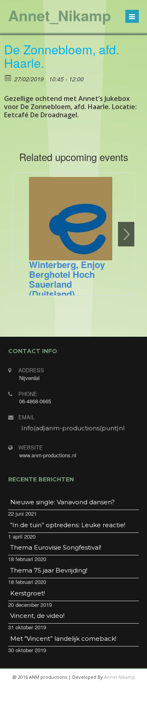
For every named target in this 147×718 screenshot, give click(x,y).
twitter (63, 710)
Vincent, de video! (37, 616)
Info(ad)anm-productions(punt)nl (73, 428)
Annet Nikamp (119, 677)
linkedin (102, 710)
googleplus (82, 710)
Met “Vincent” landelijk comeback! (63, 638)
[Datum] (8, 77)
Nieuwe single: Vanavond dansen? (62, 502)
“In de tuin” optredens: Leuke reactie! (67, 525)
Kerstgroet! (27, 593)
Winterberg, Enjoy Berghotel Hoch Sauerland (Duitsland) (67, 279)
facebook (43, 710)
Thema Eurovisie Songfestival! (55, 547)
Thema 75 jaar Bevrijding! (48, 570)
